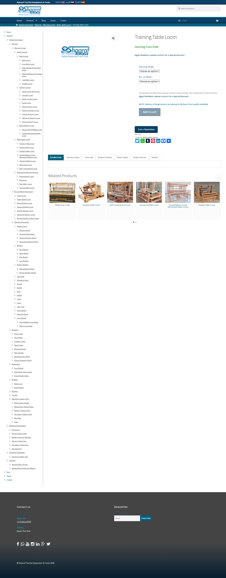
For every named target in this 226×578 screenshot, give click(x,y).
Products (30, 20)
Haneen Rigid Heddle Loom (32, 130)
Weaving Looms (49, 25)
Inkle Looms (23, 56)
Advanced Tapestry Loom (31, 118)
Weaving (38, 25)
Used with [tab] (89, 157)
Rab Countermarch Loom (120, 205)
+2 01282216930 (24, 522)
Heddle (19, 288)
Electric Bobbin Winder (27, 273)
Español (78, 2)
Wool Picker (18, 338)
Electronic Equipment (17, 452)
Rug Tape (17, 418)
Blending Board (20, 349)
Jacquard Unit (17, 449)
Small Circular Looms (29, 99)
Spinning (15, 330)
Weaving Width (146, 66)
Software (12, 460)
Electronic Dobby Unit (20, 457)
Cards (19, 299)
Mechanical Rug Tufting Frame (28, 218)
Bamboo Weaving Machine (21, 437)
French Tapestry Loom (30, 122)
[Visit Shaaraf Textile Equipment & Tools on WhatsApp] (22, 545)
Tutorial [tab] (154, 157)
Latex (16, 422)
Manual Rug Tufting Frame (24, 407)
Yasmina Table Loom (91, 205)
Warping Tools (22, 226)
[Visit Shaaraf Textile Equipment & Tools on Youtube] (27, 545)
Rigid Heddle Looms (26, 126)
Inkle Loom (26, 60)
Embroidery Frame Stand (23, 372)
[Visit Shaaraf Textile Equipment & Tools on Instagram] (32, 545)
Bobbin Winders (22, 265)
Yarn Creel (20, 307)
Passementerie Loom (26, 176)
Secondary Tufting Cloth (23, 414)
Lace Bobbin (24, 261)
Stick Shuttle (24, 253)
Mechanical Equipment (17, 426)
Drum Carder (18, 345)
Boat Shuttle (23, 250)
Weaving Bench (22, 314)
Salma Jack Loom (62, 205)
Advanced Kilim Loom (149, 205)
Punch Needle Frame (21, 376)
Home (19, 20)
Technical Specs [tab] (73, 157)
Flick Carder (18, 334)
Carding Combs (19, 341)
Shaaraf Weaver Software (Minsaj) (24, 468)
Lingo (19, 303)
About (52, 20)
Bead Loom (18, 384)
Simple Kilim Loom (24, 199)
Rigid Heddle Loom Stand (28, 322)
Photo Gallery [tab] (122, 157)
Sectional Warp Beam (27, 234)
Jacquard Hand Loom (26, 188)
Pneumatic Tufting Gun (20, 445)
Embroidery (16, 364)
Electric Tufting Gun (19, 441)
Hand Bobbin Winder (26, 269)
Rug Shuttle (23, 257)
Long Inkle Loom (28, 64)
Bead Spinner (19, 388)
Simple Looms (22, 52)
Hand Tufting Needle (21, 403)
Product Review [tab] (139, 157)
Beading (15, 380)
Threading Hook (23, 280)
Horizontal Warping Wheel (28, 242)
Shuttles (20, 246)
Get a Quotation (146, 129)
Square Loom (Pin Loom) (31, 92)
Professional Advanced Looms (27, 172)
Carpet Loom (21, 196)
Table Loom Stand (25, 326)
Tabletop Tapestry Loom (30, 110)
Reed (19, 292)
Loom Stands (21, 318)
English (58, 2)
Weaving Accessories (21, 222)
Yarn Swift (20, 277)
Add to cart (149, 112)
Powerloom (16, 430)
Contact (63, 20)
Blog (44, 20)
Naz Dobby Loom (25, 184)
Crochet (14, 395)
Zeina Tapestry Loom (29, 107)
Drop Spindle (19, 353)
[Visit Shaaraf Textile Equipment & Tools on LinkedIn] (37, 545)
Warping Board (24, 230)
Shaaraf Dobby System (20, 465)
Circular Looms (27, 95)
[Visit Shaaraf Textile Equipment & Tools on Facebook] (18, 545)
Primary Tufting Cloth (22, 411)
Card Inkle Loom (28, 80)
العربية (68, 2)
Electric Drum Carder (19, 434)
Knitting (15, 391)
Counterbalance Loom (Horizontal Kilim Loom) (178, 206)
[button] (113, 38)
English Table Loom (207, 205)
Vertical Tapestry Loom (30, 114)
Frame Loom (26, 103)
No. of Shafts (145, 77)
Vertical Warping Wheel (27, 238)
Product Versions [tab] (105, 157)
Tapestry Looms (25, 87)
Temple (19, 284)
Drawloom (23, 180)
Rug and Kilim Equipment (23, 192)
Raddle (19, 295)
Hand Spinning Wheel (22, 357)
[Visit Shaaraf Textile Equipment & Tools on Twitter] (48, 545)
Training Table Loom (26, 144)
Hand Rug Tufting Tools (20, 399)
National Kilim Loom (24, 203)
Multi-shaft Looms (64, 25)
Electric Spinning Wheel (23, 360)
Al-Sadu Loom (27, 84)
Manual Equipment (26, 25)
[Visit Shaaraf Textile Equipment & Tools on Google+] (43, 545)
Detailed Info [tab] (56, 157)
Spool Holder (21, 310)
